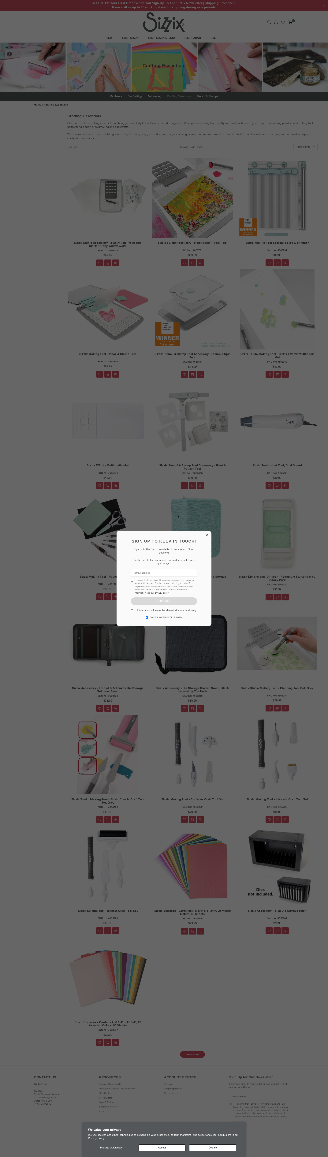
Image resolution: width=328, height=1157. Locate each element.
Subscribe (164, 601)
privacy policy (162, 592)
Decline (213, 1147)
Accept (162, 1147)
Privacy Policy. (96, 1138)
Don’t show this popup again (166, 617)
